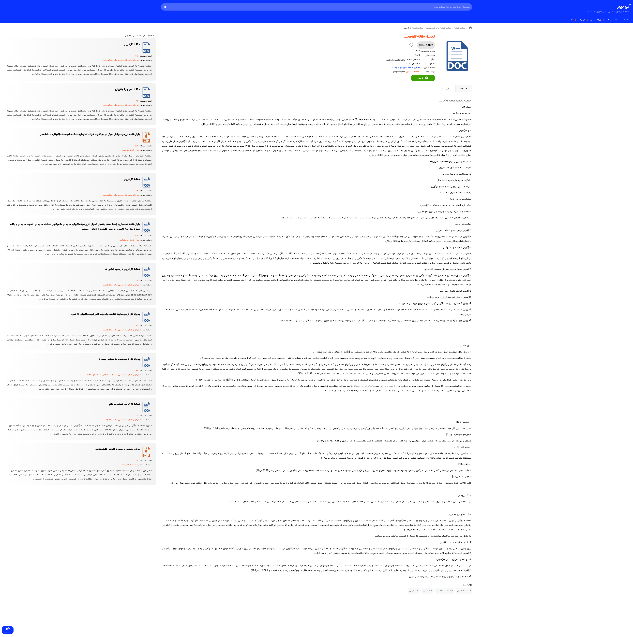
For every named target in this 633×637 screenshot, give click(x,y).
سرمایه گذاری (463, 590)
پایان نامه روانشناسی (129, 240)
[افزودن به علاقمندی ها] (411, 45)
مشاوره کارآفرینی (444, 590)
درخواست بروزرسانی (395, 59)
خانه (626, 19)
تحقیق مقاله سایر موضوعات (406, 67)
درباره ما (581, 19)
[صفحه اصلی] (470, 28)
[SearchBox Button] (165, 7)
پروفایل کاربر (595, 19)
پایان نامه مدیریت (130, 150)
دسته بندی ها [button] (613, 19)
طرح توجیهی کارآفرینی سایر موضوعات (121, 60)
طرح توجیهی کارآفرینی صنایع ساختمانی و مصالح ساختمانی (111, 374)
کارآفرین (426, 590)
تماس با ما (568, 19)
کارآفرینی (413, 590)
